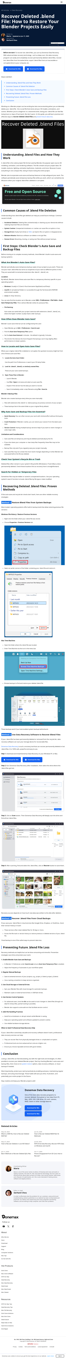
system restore (27, 1064)
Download (4, 1243)
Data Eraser (4, 1286)
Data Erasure (5, 1319)
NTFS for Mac (5, 1277)
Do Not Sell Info (6, 1259)
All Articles (5, 10)
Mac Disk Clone (5, 1316)
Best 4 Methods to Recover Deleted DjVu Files (16, 1154)
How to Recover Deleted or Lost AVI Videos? (15, 1144)
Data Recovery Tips (7, 1307)
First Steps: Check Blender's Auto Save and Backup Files (26, 90)
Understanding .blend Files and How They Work (23, 83)
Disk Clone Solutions (7, 1313)
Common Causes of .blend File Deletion (20, 86)
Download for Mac (36, 69)
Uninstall (52, 1346)
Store (2, 1240)
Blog (2, 1249)
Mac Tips (4, 1255)
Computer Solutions (7, 1252)
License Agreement (43, 1346)
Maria (8, 36)
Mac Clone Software (7, 1273)
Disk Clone (4, 1270)
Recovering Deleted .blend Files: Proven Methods (24, 93)
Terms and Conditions (30, 1346)
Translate (62, 45)
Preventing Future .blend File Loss (18, 97)
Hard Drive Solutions (7, 1326)
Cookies (21, 1346)
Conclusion (10, 100)
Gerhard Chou (11, 40)
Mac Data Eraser (6, 1289)
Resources (5, 1299)
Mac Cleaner (5, 1292)
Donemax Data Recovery (9, 746)
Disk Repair (4, 1329)
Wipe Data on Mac (6, 1322)
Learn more (50, 1356)
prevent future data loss (44, 117)
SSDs (30, 232)
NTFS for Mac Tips (6, 1304)
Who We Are (5, 1237)
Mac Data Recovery (7, 1283)
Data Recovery (17, 10)
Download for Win (14, 69)
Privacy (15, 1346)
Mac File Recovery (6, 1310)
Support (3, 1246)
